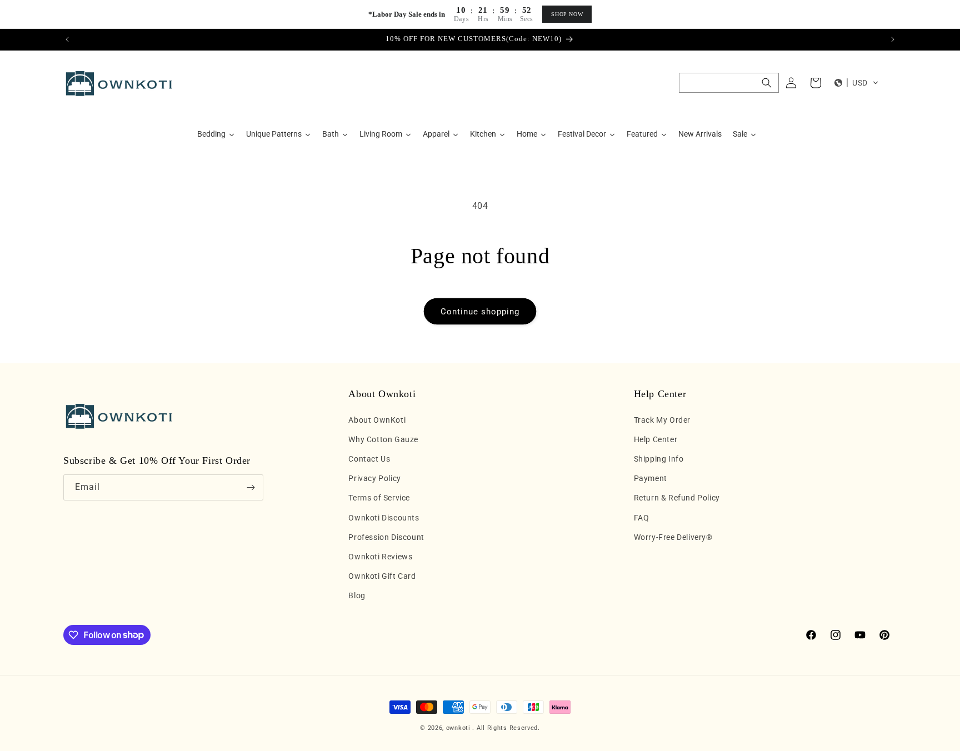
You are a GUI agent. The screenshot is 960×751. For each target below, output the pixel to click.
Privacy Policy (374, 478)
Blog (356, 595)
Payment (650, 478)
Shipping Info (659, 458)
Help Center (656, 439)
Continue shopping (480, 312)
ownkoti (458, 728)
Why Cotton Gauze (383, 439)
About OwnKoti (377, 419)
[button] (729, 83)
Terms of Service (379, 497)
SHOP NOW (567, 14)
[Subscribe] (250, 487)
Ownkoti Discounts (383, 517)
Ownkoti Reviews (380, 556)
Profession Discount (386, 537)
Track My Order (662, 419)
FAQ (641, 517)
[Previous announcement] (67, 39)
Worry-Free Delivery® (673, 537)
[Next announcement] (893, 39)
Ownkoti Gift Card (382, 576)
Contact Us (369, 458)
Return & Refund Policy (677, 497)
